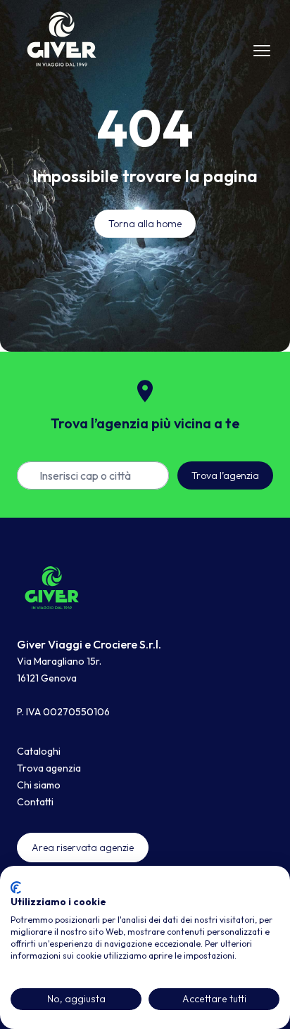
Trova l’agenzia (225, 475)
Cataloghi (39, 751)
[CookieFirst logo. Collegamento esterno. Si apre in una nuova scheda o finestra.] (16, 887)
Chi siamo (39, 785)
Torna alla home (145, 223)
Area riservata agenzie (83, 847)
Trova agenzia (49, 768)
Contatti (35, 801)
